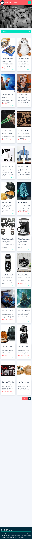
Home (20, 139)
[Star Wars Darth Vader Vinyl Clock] (24, 262)
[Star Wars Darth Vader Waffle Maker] (8, 191)
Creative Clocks (23, 283)
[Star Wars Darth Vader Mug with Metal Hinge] (24, 334)
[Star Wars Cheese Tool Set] (24, 370)
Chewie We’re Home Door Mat (12, 382)
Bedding (5, 319)
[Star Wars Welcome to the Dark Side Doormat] (24, 119)
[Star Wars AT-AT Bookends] (24, 155)
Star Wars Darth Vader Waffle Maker (14, 202)
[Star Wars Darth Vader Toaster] (8, 334)
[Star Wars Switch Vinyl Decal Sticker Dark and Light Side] (8, 155)
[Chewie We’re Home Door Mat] (8, 370)
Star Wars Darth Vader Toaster (12, 346)
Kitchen (5, 139)
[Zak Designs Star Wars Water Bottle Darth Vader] (8, 262)
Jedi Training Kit (7, 94)
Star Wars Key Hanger (9, 238)
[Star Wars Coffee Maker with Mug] (24, 226)
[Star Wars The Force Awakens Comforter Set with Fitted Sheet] (8, 298)
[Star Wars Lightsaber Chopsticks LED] (8, 119)
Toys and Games (7, 68)
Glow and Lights (23, 211)
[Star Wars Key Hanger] (8, 226)
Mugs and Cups (22, 355)
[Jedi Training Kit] (8, 83)
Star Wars (5, 103)
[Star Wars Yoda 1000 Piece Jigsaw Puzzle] (24, 298)
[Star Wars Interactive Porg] (24, 47)
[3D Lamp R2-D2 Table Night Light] (24, 191)
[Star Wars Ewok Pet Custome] (24, 83)
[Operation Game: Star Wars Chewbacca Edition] (8, 47)
